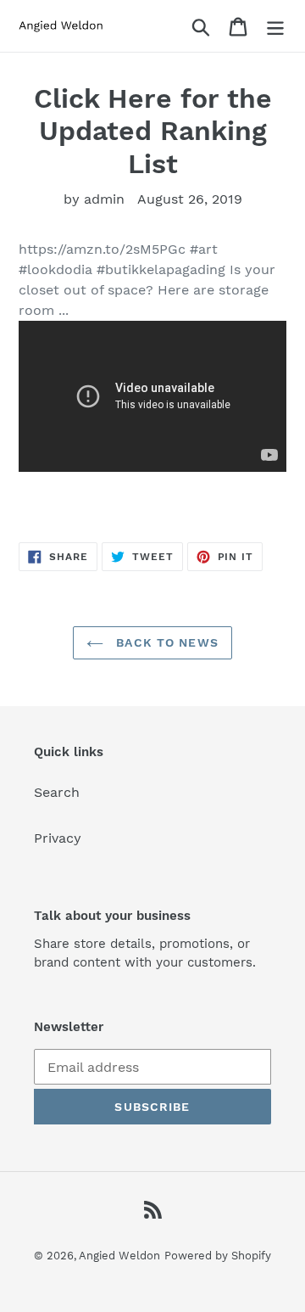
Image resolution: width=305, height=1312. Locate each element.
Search (57, 792)
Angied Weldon (119, 1255)
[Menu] (275, 26)
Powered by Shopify (217, 1255)
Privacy (57, 838)
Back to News (165, 642)
